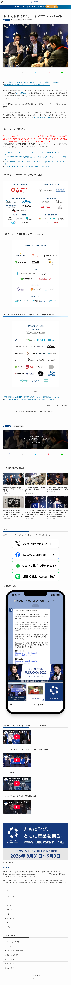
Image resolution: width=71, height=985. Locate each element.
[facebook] (31, 975)
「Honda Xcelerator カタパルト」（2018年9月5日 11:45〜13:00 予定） (28, 166)
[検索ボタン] (2, 2)
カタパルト (8, 909)
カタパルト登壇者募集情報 (14, 950)
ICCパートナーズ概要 (12, 942)
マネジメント (9, 914)
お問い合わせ (9, 968)
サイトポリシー (10, 959)
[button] (9, 72)
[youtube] (38, 975)
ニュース (7, 19)
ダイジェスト (9, 896)
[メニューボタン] (68, 2)
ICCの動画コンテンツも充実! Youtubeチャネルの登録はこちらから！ (27, 85)
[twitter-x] (33, 975)
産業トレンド (9, 918)
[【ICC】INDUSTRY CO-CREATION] (35, 2)
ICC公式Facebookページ (42, 117)
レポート (8, 901)
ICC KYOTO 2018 (17, 19)
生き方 (7, 922)
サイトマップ (9, 964)
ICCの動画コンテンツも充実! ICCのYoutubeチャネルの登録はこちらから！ (29, 399)
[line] (35, 975)
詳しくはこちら (51, 7)
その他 (7, 927)
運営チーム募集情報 (11, 955)
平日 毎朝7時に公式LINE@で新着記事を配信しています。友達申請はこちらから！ (31, 82)
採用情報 (8, 946)
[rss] (40, 975)
